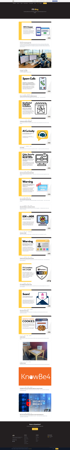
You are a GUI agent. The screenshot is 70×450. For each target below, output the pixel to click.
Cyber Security (26, 437)
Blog (37, 3)
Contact (45, 3)
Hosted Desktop (26, 441)
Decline (53, 448)
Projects (22, 3)
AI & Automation (31, 3)
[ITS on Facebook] (14, 441)
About (35, 3)
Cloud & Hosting (26, 3)
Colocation (25, 442)
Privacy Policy (51, 447)
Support (40, 3)
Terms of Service (55, 447)
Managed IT (14, 3)
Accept (57, 448)
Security (18, 3)
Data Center (37, 437)
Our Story (37, 436)
